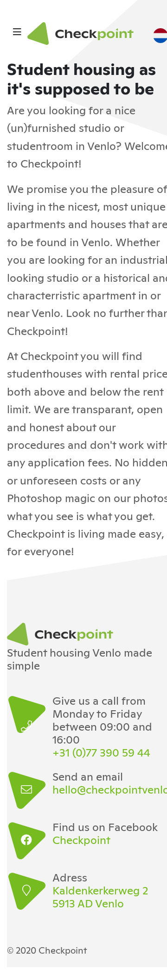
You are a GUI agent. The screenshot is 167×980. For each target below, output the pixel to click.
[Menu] (17, 31)
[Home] (83, 33)
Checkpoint (81, 839)
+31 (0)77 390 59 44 (101, 751)
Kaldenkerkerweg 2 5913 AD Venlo (100, 896)
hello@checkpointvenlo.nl (108, 788)
